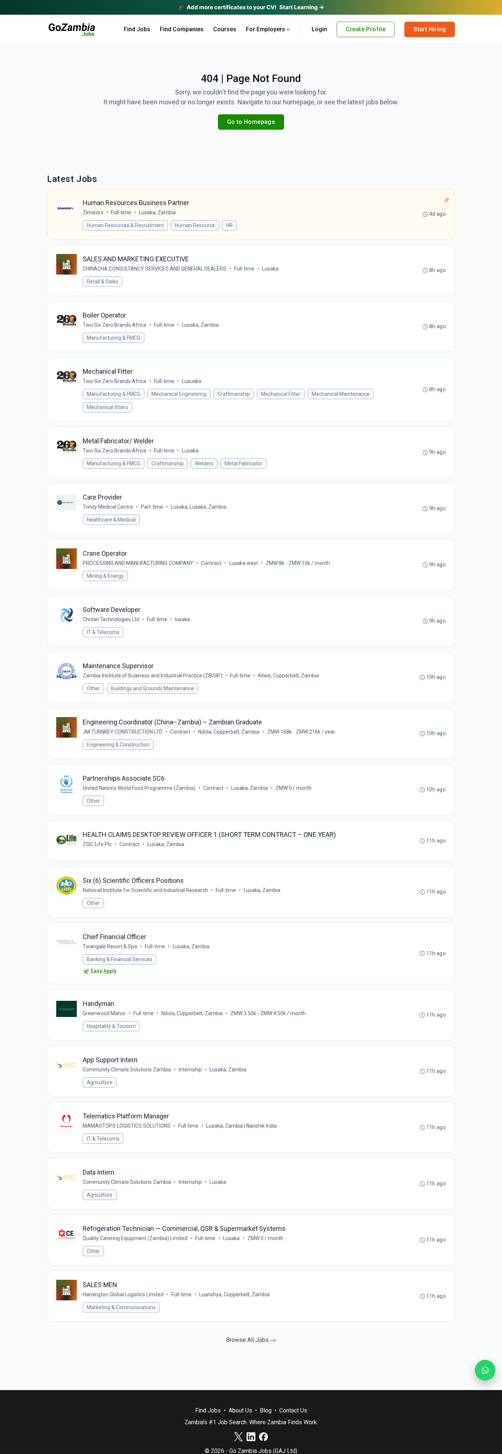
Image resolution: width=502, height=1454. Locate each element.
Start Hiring (429, 29)
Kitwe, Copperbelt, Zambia (288, 675)
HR (229, 225)
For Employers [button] (265, 29)
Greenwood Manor (104, 1013)
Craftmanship (234, 394)
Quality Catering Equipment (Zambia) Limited (135, 1238)
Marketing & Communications (121, 1307)
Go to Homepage (251, 121)
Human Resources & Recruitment (125, 225)
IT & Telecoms (103, 632)
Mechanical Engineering (179, 394)
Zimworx (93, 212)
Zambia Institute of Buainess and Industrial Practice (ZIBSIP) (152, 675)
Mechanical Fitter (281, 394)
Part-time (152, 507)
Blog (266, 1410)
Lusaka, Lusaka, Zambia (198, 507)
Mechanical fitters (107, 407)
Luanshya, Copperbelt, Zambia (234, 1294)
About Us (240, 1410)
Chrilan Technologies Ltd (111, 619)
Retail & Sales (102, 281)
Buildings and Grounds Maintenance (152, 688)
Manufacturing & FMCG (113, 338)
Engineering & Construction (118, 745)
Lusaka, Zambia (157, 212)
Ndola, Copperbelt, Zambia (228, 732)
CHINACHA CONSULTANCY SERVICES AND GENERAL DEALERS (154, 269)
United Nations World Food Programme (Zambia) (139, 788)
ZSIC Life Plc (97, 844)
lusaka (182, 619)
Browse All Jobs (248, 1339)
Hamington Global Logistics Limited (123, 1294)
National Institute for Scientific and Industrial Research (145, 890)
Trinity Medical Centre (108, 507)
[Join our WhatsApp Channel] (485, 1370)
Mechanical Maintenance (341, 394)
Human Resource (195, 225)
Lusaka (270, 269)
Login (319, 29)
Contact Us (293, 1410)
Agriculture (99, 1082)
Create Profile (366, 29)
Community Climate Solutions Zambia (127, 1069)
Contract (211, 563)
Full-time (121, 212)
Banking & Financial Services (119, 959)
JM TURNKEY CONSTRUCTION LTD (122, 732)
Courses (224, 29)
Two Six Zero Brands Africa (114, 325)
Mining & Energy (105, 576)
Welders (204, 463)
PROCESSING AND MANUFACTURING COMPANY (138, 563)
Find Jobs (137, 29)
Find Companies (182, 29)
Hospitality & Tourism (111, 1026)
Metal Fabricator (243, 463)
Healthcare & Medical (111, 520)
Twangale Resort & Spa (110, 946)
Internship (190, 1069)
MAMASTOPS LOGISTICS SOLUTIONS (127, 1126)
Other (93, 688)
